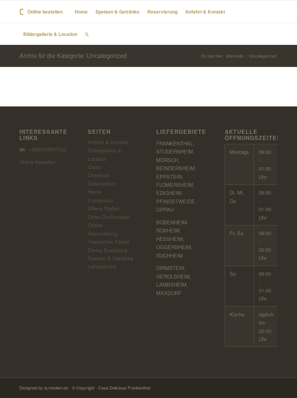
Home (94, 191)
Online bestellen (37, 162)
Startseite (235, 56)
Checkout (98, 175)
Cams (94, 167)
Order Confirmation (109, 216)
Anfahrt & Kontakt (108, 142)
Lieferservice (102, 266)
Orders (95, 225)
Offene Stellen (103, 208)
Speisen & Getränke (110, 258)
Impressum (100, 200)
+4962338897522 (47, 149)
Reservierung (102, 233)
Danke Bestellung (107, 250)
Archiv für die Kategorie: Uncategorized (73, 55)
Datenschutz (102, 183)
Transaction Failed (108, 241)
